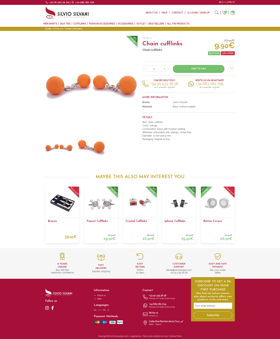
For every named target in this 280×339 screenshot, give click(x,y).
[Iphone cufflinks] (178, 203)
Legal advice (135, 336)
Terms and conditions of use (155, 336)
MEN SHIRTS (50, 23)
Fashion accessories (102, 23)
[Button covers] (217, 203)
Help (164, 12)
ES (220, 2)
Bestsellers (156, 23)
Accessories (125, 23)
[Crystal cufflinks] (140, 203)
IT (234, 2)
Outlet (141, 23)
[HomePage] (67, 12)
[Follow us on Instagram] (47, 307)
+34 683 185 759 (84, 2)
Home (48, 29)
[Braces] (62, 203)
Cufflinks (79, 23)
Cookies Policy (175, 336)
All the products (178, 23)
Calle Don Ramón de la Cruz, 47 (166, 322)
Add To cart (198, 68)
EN (225, 2)
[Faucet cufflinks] (101, 203)
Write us (153, 314)
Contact (177, 12)
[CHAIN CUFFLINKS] (91, 82)
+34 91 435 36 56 (59, 2)
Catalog (58, 29)
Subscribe (213, 315)
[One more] (165, 68)
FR (229, 2)
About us (152, 12)
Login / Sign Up (200, 12)
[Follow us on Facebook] (52, 307)
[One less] (145, 68)
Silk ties (65, 23)
